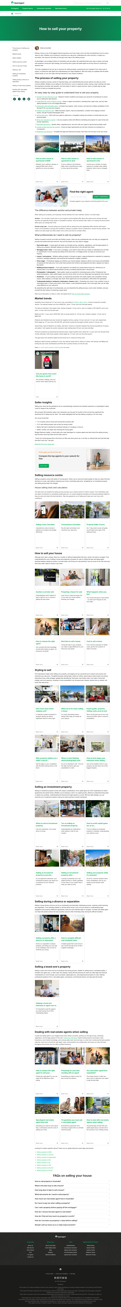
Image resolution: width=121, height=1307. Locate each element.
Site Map (72, 1273)
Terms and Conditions (62, 1273)
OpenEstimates (71, 1245)
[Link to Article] (47, 143)
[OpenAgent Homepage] (17, 2)
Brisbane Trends (90, 1252)
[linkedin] (24, 99)
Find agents (15, 8)
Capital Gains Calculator (70, 1254)
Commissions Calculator (70, 1247)
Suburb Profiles (91, 1247)
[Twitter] (63, 1278)
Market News (90, 1245)
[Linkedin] (58, 1278)
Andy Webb (48, 48)
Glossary (50, 1252)
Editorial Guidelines (50, 1254)
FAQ (30, 1252)
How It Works (30, 1250)
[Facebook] (55, 1278)
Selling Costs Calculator (70, 1250)
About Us (30, 1245)
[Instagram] (66, 1278)
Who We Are (30, 1247)
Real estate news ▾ (61, 8)
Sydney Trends (91, 1250)
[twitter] (14, 99)
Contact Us (30, 1257)
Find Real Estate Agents (70, 1252)
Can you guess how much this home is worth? (46, 375)
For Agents (30, 1254)
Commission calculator (44, 8)
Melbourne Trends (91, 1254)
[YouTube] (60, 1278)
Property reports (27, 8)
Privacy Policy (49, 1273)
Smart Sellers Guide (50, 1247)
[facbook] (19, 99)
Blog (50, 1250)
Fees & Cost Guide (50, 1245)
